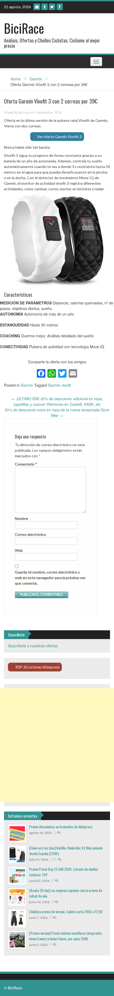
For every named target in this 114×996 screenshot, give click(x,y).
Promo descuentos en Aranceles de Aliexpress (61, 826)
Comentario (26, 464)
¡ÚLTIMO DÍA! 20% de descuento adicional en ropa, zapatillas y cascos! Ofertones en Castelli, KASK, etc (57, 401)
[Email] (36, 6)
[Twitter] (52, 6)
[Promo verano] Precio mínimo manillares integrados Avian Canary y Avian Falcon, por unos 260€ (65, 935)
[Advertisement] (57, 745)
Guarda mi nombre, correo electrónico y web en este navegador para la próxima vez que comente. (50, 577)
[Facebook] (59, 6)
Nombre (21, 518)
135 (54, 859)
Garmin (36, 78)
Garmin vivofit (59, 385)
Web (19, 550)
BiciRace (24, 28)
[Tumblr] (44, 6)
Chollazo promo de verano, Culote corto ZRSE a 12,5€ (66, 911)
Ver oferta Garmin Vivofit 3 (59, 136)
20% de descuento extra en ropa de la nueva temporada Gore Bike (57, 412)
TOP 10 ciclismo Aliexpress (37, 667)
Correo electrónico (30, 534)
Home (16, 78)
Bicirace (24, 112)
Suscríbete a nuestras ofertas (33, 645)
